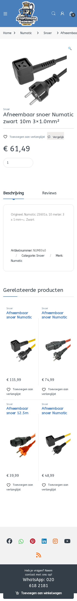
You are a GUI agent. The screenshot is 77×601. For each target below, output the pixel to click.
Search (53, 13)
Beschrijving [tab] (13, 193)
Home (7, 33)
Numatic (26, 33)
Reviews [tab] (49, 193)
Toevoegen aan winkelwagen (41, 593)
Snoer (48, 33)
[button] (70, 48)
